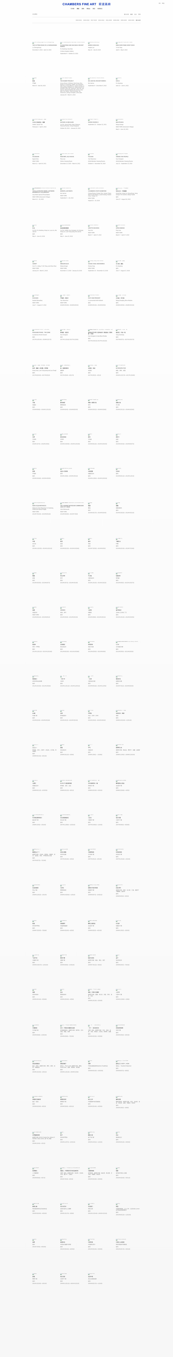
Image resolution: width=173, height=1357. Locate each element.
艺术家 (72, 8)
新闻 (83, 8)
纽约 (131, 14)
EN (159, 3)
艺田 (139, 14)
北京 (135, 14)
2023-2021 (79, 20)
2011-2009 (109, 20)
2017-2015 (94, 20)
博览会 (88, 8)
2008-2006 (116, 20)
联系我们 (100, 8)
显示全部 (126, 14)
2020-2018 (86, 20)
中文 (163, 3)
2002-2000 (131, 20)
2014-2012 (101, 20)
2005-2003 (124, 20)
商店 (94, 8)
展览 (78, 8)
